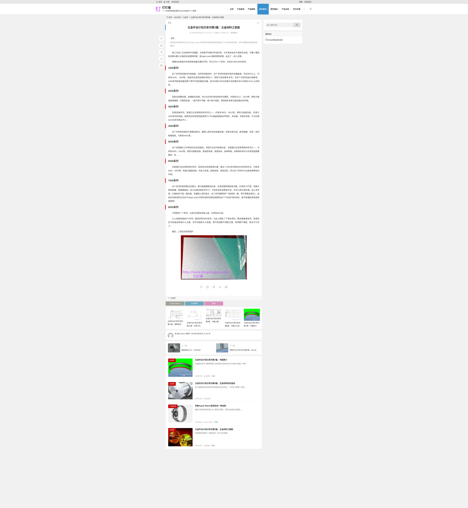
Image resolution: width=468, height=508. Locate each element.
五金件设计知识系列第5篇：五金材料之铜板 (214, 429)
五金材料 (194, 303)
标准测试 (307, 2)
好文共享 (296, 9)
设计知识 (262, 9)
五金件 (185, 17)
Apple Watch (175, 303)
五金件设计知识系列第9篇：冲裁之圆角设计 (213, 322)
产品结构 (251, 9)
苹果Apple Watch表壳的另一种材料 (210, 406)
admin (182, 334)
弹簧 (300, 2)
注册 (167, 2)
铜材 (213, 446)
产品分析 (285, 9)
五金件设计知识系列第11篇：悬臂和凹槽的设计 (175, 324)
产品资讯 (240, 9)
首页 (170, 17)
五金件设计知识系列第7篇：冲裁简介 (211, 360)
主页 (232, 9)
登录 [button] (160, 2)
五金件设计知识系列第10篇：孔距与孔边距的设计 (194, 326)
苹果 (216, 422)
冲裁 (213, 376)
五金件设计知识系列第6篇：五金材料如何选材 (215, 383)
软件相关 (274, 9)
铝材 (213, 303)
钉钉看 (166, 7)
